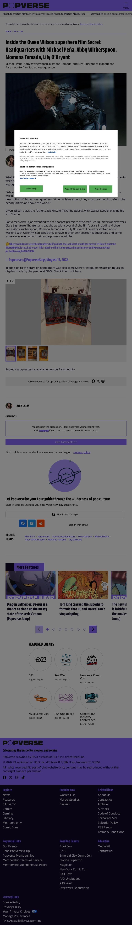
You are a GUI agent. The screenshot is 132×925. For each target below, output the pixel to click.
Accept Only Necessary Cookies (75, 189)
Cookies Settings (31, 189)
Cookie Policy (52, 152)
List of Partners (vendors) (28, 178)
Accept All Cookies (101, 189)
